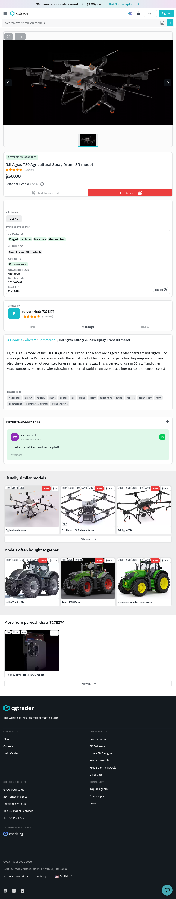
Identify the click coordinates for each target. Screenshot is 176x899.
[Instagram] (23, 890)
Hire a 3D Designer (101, 753)
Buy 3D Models (99, 731)
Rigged (13, 239)
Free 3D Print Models (103, 767)
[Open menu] (5, 13)
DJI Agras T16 (125, 530)
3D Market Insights (15, 797)
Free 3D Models (99, 760)
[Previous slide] (8, 82)
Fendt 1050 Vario (71, 602)
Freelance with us (14, 804)
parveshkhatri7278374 (38, 311)
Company (8, 731)
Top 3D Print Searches (17, 818)
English (62, 876)
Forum (94, 803)
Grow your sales (13, 789)
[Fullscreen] (8, 36)
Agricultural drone (16, 530)
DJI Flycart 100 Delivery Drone (78, 530)
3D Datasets (97, 746)
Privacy (41, 876)
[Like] (32, 204)
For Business (98, 739)
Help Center (11, 753)
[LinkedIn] (6, 890)
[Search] (170, 22)
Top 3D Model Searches (18, 811)
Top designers (99, 789)
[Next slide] (167, 82)
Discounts (96, 775)
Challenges (97, 796)
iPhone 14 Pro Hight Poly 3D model (25, 674)
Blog (6, 739)
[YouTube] (14, 890)
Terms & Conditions (16, 876)
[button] (162, 22)
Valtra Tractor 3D (15, 602)
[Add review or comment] (167, 421)
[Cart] (138, 13)
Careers (8, 746)
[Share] (144, 204)
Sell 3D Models (12, 781)
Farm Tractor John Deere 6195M (135, 602)
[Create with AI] (129, 13)
